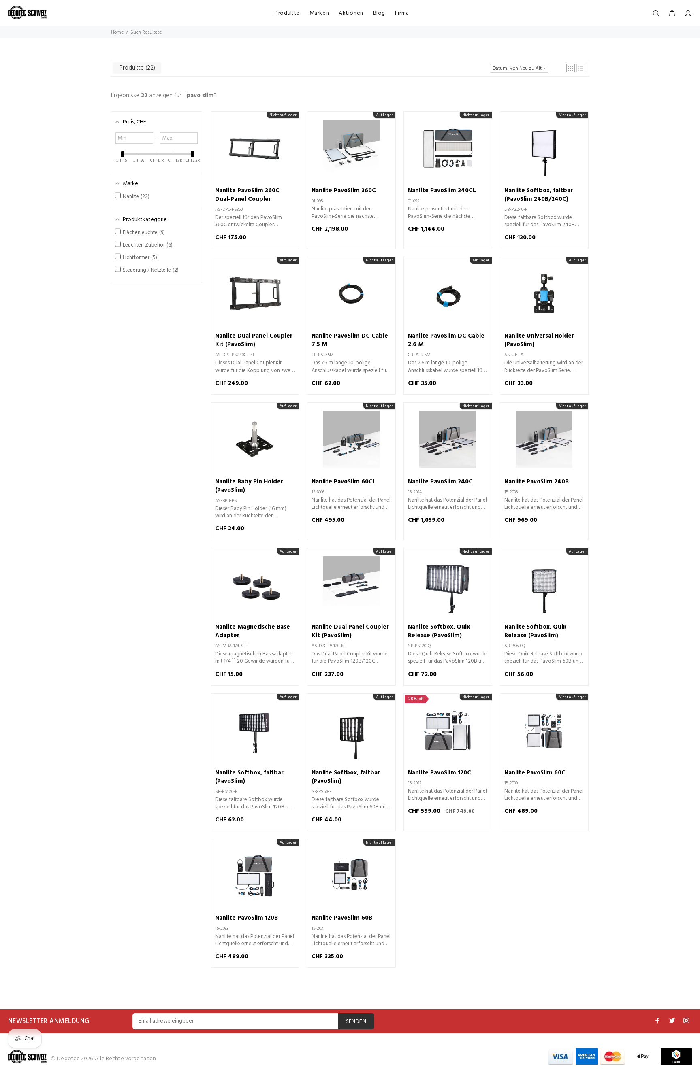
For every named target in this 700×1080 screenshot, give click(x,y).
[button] (570, 68)
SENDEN (356, 1021)
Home (117, 32)
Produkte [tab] (137, 68)
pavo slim (200, 95)
